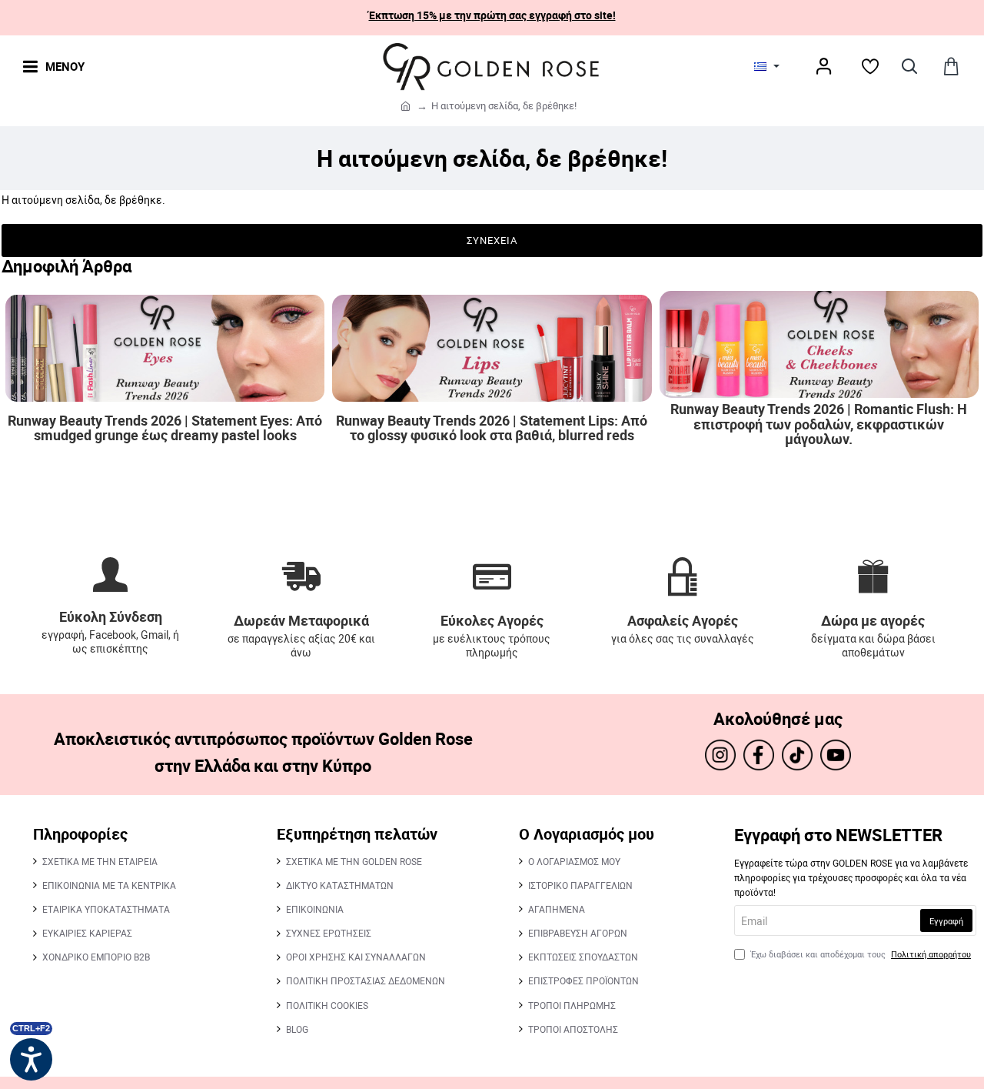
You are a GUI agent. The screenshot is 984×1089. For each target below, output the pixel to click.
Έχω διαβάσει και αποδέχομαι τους (860, 954)
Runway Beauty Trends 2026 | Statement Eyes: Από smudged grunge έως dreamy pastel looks (165, 428)
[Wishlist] (870, 66)
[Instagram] (720, 755)
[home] (406, 105)
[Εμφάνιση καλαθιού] (951, 66)
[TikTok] (797, 755)
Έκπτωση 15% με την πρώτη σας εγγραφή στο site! (492, 15)
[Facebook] (758, 755)
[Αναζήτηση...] (909, 66)
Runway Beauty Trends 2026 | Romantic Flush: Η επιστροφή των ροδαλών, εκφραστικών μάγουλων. (818, 424)
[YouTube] (835, 755)
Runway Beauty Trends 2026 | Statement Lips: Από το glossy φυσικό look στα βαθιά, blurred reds (491, 428)
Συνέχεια (492, 240)
